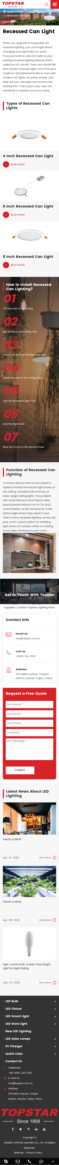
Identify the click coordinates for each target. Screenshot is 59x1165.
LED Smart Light (17, 1016)
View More (47, 858)
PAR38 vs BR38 (12, 902)
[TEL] (29, 1161)
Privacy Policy (34, 1153)
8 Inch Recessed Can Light (28, 257)
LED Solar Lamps (17, 1039)
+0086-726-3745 (25, 656)
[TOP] (53, 1161)
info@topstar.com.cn (28, 638)
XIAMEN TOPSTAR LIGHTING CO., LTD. (24, 1143)
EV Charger (13, 1046)
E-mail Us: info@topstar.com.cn (18, 1080)
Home (9, 12)
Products (23, 12)
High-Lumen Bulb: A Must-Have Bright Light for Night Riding (26, 967)
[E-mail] (17, 1161)
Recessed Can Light (18, 16)
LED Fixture (38, 12)
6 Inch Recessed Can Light (28, 206)
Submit (20, 770)
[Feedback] (41, 1161)
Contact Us (13, 1061)
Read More (15, 164)
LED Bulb (11, 1001)
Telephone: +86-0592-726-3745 (18, 1070)
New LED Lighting (18, 1031)
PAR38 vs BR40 (12, 839)
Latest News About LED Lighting (27, 793)
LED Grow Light (16, 1024)
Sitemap (19, 1153)
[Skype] (6, 1161)
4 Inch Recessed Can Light (28, 156)
